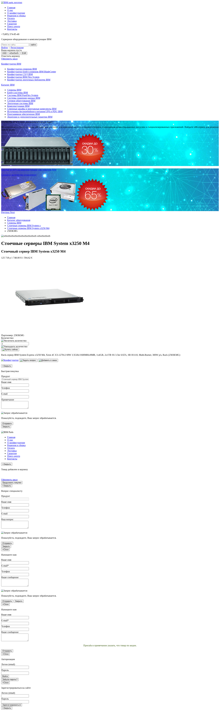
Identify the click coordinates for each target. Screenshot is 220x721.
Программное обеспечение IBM (23, 114)
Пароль (5, 670)
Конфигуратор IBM (11, 64)
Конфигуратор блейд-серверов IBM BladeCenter (31, 71)
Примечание (7, 399)
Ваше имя (6, 382)
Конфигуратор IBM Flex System (23, 77)
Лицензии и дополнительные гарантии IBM (29, 117)
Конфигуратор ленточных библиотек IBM (28, 79)
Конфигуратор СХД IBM (20, 74)
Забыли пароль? (9, 679)
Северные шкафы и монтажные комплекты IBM (31, 108)
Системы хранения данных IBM (23, 98)
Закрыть (6, 426)
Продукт (5, 376)
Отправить (7, 423)
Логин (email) (8, 664)
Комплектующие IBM (18, 106)
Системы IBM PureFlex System (22, 95)
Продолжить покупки (11, 482)
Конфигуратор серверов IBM (22, 69)
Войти (4, 47)
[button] (5, 212)
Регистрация (17, 47)
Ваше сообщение (10, 577)
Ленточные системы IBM (20, 103)
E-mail (4, 394)
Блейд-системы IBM (17, 92)
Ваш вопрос (7, 519)
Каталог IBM (8, 85)
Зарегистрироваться (11, 705)
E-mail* (5, 565)
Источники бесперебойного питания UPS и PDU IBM (35, 111)
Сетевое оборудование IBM (21, 100)
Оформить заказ (9, 58)
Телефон (5, 388)
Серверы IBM (14, 90)
